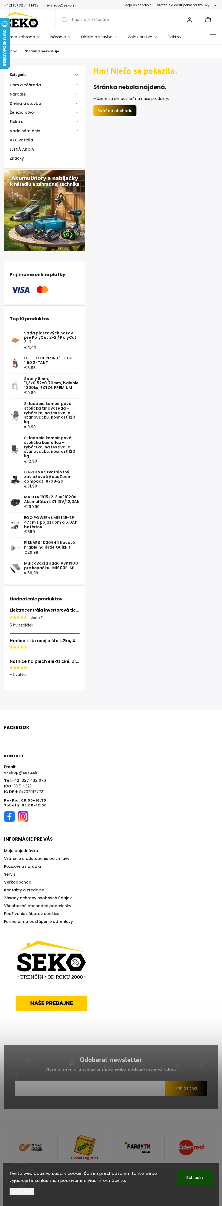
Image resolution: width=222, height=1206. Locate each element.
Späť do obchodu (114, 110)
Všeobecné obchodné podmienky (37, 906)
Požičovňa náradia (22, 866)
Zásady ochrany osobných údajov (38, 898)
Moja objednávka (138, 5)
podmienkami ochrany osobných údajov (141, 1069)
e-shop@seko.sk (20, 772)
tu (122, 1180)
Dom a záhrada (25, 85)
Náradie (18, 94)
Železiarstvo (22, 112)
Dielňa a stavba (25, 103)
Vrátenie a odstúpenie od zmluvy (183, 5)
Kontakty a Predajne (24, 890)
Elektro (17, 121)
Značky (17, 158)
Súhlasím (195, 1177)
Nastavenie (22, 1191)
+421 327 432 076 (29, 780)
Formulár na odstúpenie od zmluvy (38, 921)
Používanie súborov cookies (31, 913)
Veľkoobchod (17, 882)
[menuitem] (24, 37)
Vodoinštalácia (25, 131)
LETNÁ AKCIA (22, 149)
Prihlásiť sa (186, 1088)
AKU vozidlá (21, 140)
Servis (9, 874)
